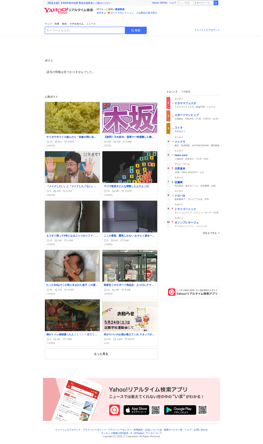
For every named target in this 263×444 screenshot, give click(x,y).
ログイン (101, 12)
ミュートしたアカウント (207, 29)
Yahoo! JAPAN (159, 2)
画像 (57, 23)
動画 (64, 23)
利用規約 (138, 430)
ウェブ (48, 23)
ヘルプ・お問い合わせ (196, 430)
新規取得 (120, 9)
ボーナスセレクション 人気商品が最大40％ (134, 12)
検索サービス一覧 (173, 430)
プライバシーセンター (120, 430)
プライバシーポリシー (94, 430)
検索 (137, 30)
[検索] (216, 3)
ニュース (91, 23)
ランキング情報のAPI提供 (114, 433)
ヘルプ (172, 2)
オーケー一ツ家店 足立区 (205, 3)
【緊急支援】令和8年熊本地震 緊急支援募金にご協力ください (79, 3)
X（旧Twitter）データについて (146, 433)
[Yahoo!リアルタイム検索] (69, 9)
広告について (152, 430)
